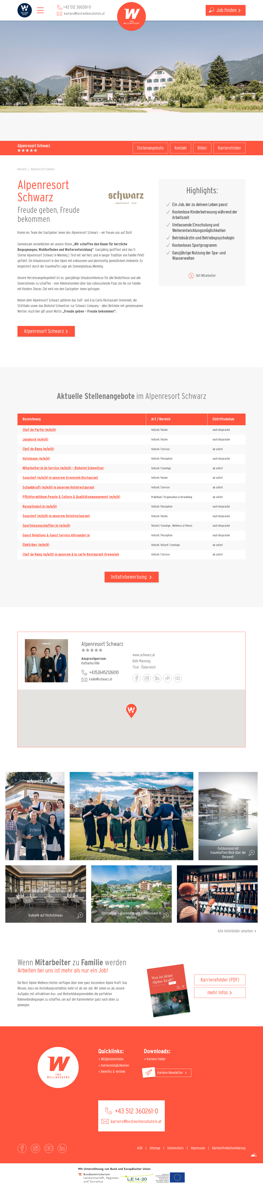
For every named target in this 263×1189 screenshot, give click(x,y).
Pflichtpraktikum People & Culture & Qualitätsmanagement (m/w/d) (71, 497)
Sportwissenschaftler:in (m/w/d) (46, 526)
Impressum (198, 1148)
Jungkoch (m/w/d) (35, 440)
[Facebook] (22, 1148)
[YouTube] (48, 1148)
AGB (139, 1148)
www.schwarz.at (144, 654)
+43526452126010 (104, 672)
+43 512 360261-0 (77, 7)
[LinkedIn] (62, 1148)
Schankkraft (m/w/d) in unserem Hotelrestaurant (58, 487)
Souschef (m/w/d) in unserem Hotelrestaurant (56, 516)
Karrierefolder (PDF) (220, 980)
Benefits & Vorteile (112, 1072)
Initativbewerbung (129, 577)
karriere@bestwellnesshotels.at (84, 14)
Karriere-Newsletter (170, 1073)
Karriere (22, 169)
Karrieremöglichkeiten (114, 1065)
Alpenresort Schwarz (43, 169)
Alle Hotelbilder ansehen (235, 931)
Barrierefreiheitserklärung (229, 1148)
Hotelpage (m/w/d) (36, 459)
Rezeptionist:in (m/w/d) (40, 507)
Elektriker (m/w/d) (36, 545)
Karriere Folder (156, 1059)
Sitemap (155, 1148)
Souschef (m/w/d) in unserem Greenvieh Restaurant (60, 478)
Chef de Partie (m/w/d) (39, 430)
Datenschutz (175, 1148)
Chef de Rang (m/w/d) (38, 449)
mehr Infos (217, 992)
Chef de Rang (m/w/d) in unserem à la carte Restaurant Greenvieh (71, 554)
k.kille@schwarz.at (100, 679)
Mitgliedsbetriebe (112, 1059)
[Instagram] (35, 1148)
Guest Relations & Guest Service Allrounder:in (56, 535)
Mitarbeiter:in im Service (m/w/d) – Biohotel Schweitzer (63, 468)
